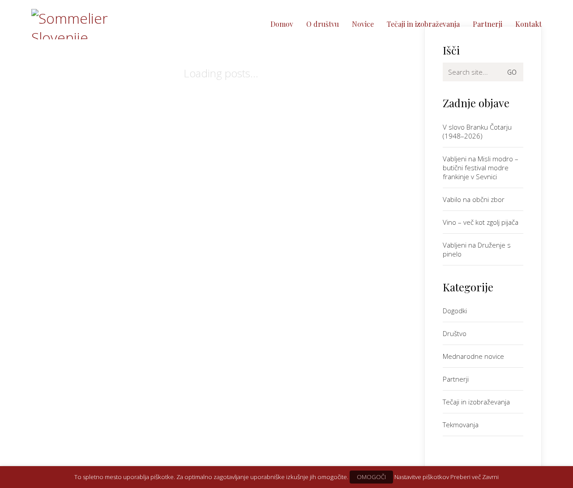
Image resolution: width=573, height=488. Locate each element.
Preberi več (465, 477)
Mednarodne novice (473, 356)
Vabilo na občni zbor (474, 199)
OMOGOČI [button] (371, 477)
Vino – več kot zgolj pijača (480, 222)
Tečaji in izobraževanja (476, 401)
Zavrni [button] (490, 477)
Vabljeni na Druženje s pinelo (477, 249)
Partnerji (456, 378)
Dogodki (455, 310)
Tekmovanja (461, 424)
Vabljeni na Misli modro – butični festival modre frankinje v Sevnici (480, 167)
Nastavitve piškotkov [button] (421, 477)
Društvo (454, 333)
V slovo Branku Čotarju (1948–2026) (477, 131)
